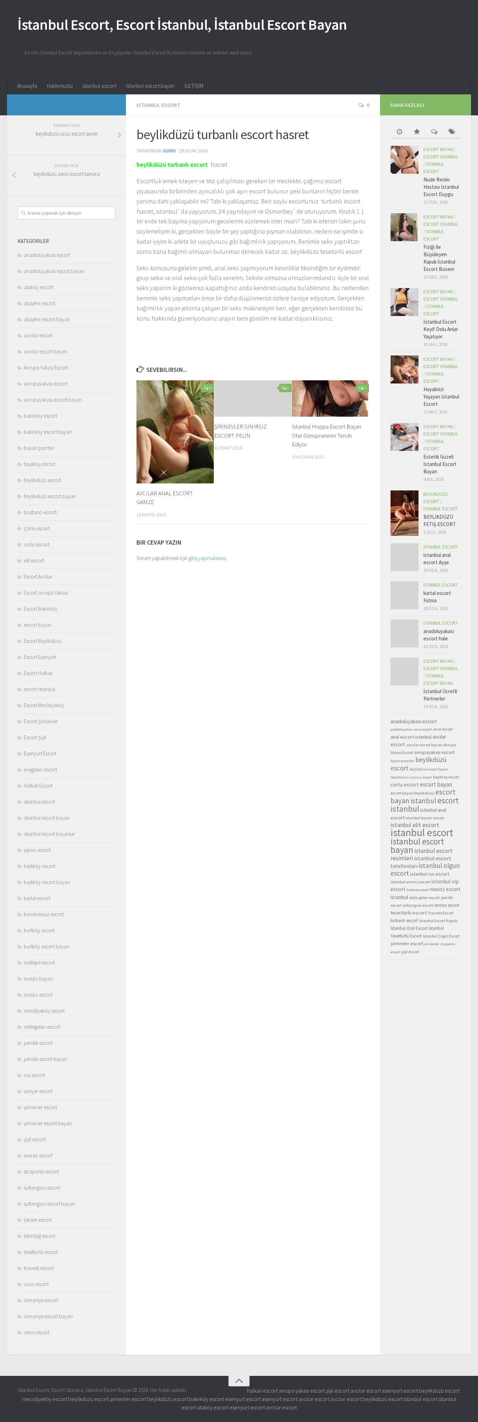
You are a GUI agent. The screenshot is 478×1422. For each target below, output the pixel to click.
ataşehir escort (39, 303)
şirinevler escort (40, 1107)
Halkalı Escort (38, 785)
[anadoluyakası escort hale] (405, 633)
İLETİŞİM (193, 85)
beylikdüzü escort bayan (50, 496)
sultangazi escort (42, 1187)
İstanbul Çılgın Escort (441, 936)
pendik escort (38, 1043)
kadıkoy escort (418, 890)
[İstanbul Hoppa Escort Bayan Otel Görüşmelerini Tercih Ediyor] (330, 398)
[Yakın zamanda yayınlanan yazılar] (399, 132)
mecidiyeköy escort (44, 1010)
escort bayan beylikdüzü (412, 793)
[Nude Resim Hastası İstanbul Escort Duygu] (405, 160)
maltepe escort (39, 962)
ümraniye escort (41, 1300)
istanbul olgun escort (425, 869)
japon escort (37, 850)
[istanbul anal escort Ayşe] (405, 557)
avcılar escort (38, 335)
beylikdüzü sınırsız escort (411, 777)
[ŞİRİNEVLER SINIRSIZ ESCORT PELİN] (252, 398)
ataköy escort (38, 287)
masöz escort (38, 994)
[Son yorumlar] (434, 132)
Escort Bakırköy (40, 608)
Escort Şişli (35, 737)
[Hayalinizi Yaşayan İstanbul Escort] (405, 369)
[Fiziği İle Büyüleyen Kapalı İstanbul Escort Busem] (405, 227)
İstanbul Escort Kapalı (438, 920)
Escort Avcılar (38, 576)
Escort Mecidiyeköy (44, 705)
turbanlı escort (404, 921)
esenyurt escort (400, 1390)
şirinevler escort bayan (48, 1123)
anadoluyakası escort (47, 255)
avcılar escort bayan (45, 351)
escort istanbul (39, 689)
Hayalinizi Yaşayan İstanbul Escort (441, 396)
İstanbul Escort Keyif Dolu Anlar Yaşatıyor (440, 329)
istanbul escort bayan (150, 85)
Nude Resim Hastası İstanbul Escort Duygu (441, 187)
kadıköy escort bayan (47, 882)
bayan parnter (39, 448)
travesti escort (39, 1268)
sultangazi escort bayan (49, 1203)
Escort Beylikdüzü (43, 641)
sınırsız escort (38, 1155)
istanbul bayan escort (425, 817)
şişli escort (34, 1139)
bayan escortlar (402, 761)
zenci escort (36, 1332)
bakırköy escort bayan (48, 432)
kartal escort (37, 898)
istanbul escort (99, 85)
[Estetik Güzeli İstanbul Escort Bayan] (405, 437)
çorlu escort (37, 528)
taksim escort (38, 1219)
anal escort (443, 729)
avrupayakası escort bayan (53, 399)
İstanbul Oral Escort (409, 928)
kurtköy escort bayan (46, 946)
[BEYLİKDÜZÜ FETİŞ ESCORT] (405, 513)
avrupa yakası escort (302, 1390)
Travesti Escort (441, 912)
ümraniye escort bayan (48, 1316)
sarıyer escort (38, 1091)
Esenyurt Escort (40, 753)
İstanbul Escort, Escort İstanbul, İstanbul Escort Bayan (182, 24)
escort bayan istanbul (423, 796)
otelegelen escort (42, 1027)
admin (169, 151)
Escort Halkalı (38, 673)
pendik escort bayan (45, 1059)
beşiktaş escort (39, 464)
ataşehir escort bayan (47, 319)
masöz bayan (38, 978)
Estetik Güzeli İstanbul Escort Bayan (440, 464)
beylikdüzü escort (42, 480)
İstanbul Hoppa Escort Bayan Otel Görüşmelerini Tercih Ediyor (326, 435)
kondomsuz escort (44, 914)
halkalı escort (262, 1390)
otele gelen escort (424, 897)
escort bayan (38, 625)
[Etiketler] (452, 132)
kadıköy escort (39, 866)
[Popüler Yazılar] (417, 132)
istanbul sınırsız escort (410, 881)
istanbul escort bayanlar (49, 834)
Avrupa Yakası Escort (46, 367)
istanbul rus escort (429, 874)
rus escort (34, 1075)
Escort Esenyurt (40, 657)
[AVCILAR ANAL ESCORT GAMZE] (175, 431)
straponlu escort (41, 1171)
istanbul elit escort (415, 825)
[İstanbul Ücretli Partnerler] (405, 671)
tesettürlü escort (41, 1252)
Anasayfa (27, 85)
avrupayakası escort (45, 383)
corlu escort (36, 544)
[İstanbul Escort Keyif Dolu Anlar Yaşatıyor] (405, 302)
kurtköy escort (39, 930)
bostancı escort (40, 512)
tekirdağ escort (39, 1236)
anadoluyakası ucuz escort (411, 729)
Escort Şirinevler (41, 721)
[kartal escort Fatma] (405, 595)
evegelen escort (40, 769)
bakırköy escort (40, 415)
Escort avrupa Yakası (46, 592)
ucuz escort (36, 1284)
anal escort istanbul (411, 737)
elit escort (34, 560)
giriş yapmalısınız (207, 557)
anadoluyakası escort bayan (54, 271)
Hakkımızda (60, 85)
